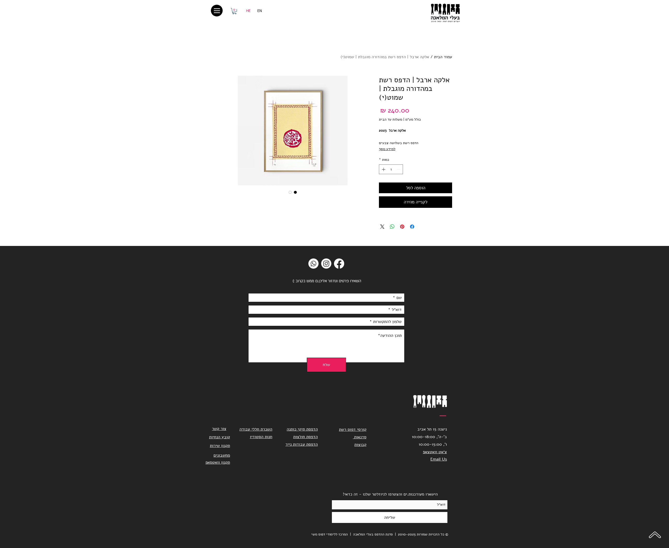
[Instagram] (326, 263)
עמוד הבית (443, 57)
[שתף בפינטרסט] (402, 226)
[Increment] (383, 169)
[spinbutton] (391, 169)
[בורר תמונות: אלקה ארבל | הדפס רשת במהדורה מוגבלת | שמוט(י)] (295, 192)
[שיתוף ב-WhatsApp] (392, 226)
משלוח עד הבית (390, 119)
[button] (234, 11)
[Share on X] (382, 226)
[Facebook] (339, 263)
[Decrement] (399, 169)
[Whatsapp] (313, 263)
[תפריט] (217, 10)
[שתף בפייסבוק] (412, 226)
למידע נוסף (387, 148)
